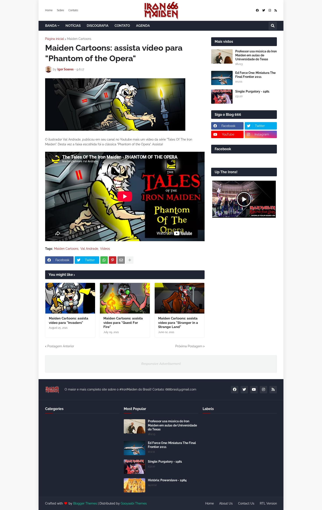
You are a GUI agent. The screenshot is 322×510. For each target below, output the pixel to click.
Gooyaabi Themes (134, 503)
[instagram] (270, 10)
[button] (273, 26)
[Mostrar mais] (129, 260)
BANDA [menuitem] (51, 26)
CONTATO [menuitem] (122, 26)
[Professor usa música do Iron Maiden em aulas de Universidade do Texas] (222, 56)
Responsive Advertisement (161, 364)
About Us (226, 503)
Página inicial (54, 38)
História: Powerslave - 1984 (167, 480)
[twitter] (263, 10)
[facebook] (257, 10)
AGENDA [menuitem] (143, 26)
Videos (105, 248)
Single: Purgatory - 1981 (252, 91)
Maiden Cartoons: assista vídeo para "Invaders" (68, 320)
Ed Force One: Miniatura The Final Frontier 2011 (255, 74)
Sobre (60, 10)
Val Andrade (89, 248)
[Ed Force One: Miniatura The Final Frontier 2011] (222, 78)
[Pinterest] (112, 260)
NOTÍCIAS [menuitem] (73, 26)
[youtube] (254, 389)
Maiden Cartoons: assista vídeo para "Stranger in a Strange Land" (178, 322)
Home (49, 10)
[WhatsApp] (104, 260)
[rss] (275, 10)
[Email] (121, 260)
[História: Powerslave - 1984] (134, 485)
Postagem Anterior (60, 346)
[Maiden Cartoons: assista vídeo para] (70, 298)
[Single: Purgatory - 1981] (222, 96)
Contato (73, 10)
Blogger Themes (85, 503)
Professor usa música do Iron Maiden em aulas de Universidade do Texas (256, 55)
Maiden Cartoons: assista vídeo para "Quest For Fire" (123, 322)
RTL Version (268, 503)
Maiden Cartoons (79, 38)
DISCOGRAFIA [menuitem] (97, 26)
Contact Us (246, 503)
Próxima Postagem (188, 346)
